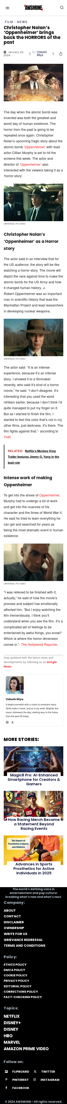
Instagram (50, 1080)
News (22, 22)
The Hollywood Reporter (39, 644)
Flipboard (20, 1071)
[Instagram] (7, 721)
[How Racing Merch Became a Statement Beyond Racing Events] (33, 806)
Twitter (48, 1071)
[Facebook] (6, 1088)
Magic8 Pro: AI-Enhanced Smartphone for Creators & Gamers (34, 779)
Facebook (20, 1088)
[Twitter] (12, 721)
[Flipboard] (6, 1072)
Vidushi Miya (42, 53)
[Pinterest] (6, 1079)
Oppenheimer (30, 164)
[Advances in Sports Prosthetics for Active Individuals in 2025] (33, 850)
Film (9, 22)
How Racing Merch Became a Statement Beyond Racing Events (34, 824)
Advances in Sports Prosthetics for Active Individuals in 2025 (33, 869)
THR (7, 436)
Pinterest (20, 1080)
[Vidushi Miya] (15, 685)
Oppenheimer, (49, 495)
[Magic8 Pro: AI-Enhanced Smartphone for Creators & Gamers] (33, 761)
